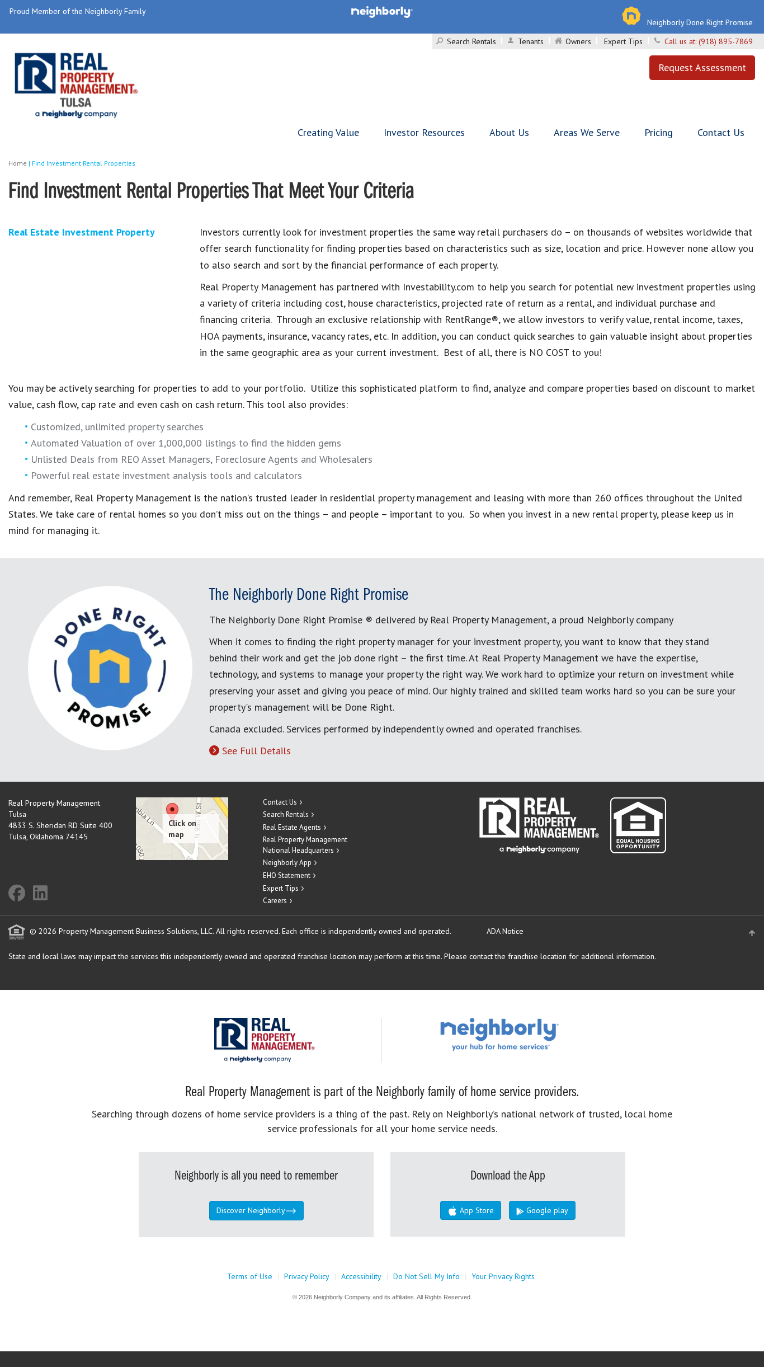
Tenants (531, 41)
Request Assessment (702, 67)
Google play (546, 1210)
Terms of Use (249, 1276)
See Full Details (256, 750)
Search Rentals (471, 41)
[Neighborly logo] (382, 11)
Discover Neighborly (250, 1210)
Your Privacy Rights (503, 1276)
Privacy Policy (306, 1276)
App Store (476, 1210)
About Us (509, 132)
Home (17, 163)
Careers (275, 900)
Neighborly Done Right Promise (700, 22)
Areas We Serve (587, 132)
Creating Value (328, 132)
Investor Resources (424, 132)
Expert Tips (623, 41)
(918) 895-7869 (726, 41)
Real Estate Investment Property (81, 232)
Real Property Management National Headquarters (305, 845)
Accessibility (361, 1276)
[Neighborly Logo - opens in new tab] (533, 1034)
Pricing (658, 132)
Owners (578, 41)
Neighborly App (287, 862)
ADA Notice (505, 931)
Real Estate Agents (292, 827)
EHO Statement (286, 875)
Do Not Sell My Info (426, 1276)
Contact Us (720, 132)
